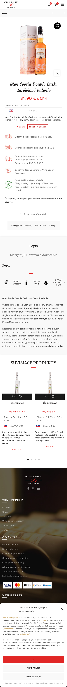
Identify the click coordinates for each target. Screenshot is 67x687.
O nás (5, 511)
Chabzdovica (17, 402)
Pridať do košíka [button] (13, 397)
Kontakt (6, 507)
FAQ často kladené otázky (15, 576)
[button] (62, 609)
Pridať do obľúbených (35, 214)
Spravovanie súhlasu (12, 571)
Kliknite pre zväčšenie (57, 73)
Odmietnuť (34, 668)
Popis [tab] (33, 246)
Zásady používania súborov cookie (18, 683)
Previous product (54, 13)
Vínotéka (6, 516)
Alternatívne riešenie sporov (16, 567)
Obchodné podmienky (13, 553)
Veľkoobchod (8, 525)
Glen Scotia (40, 225)
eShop (5, 529)
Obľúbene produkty (50, 3)
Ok (33, 659)
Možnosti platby (10, 544)
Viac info (21, 127)
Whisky (51, 225)
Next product (62, 13)
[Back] (5, 13)
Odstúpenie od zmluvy (13, 562)
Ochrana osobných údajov (15, 558)
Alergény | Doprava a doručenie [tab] (33, 255)
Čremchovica (50, 402)
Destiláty (28, 225)
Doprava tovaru (10, 549)
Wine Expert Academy (13, 520)
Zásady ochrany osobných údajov (49, 683)
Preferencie (33, 676)
